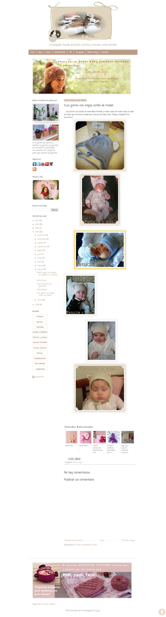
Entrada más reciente (73, 540)
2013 (37, 304)
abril (39, 262)
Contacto (105, 52)
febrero (40, 269)
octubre (40, 243)
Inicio (32, 52)
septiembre (42, 246)
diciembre (41, 235)
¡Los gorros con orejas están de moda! (46, 294)
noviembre (42, 239)
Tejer (40, 52)
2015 (37, 228)
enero (40, 300)
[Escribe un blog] (72, 459)
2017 (37, 220)
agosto (40, 250)
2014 (37, 232)
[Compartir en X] (74, 459)
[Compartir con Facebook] (77, 459)
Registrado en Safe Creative (43, 604)
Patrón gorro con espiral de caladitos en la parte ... (47, 274)
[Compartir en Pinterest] (79, 459)
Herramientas (59, 52)
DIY (70, 52)
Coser (48, 52)
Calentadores (42, 289)
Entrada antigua (128, 540)
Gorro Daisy (41, 280)
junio (39, 254)
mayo (39, 258)
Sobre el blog (92, 52)
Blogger (97, 610)
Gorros (75, 462)
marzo (40, 265)
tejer (80, 462)
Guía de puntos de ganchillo (44, 285)
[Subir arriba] (161, 612)
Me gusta (80, 52)
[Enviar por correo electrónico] (69, 459)
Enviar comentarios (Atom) (86, 545)
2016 (37, 224)
